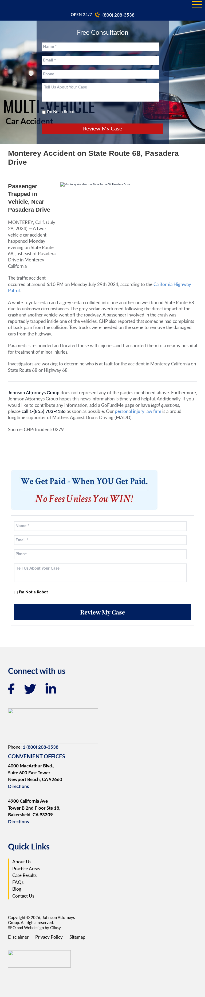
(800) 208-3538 (118, 15)
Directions (18, 786)
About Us (21, 862)
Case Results (24, 875)
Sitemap (77, 937)
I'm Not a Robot (60, 112)
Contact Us (23, 896)
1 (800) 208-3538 (40, 747)
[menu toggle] (197, 4)
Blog (16, 889)
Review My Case (102, 129)
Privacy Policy (49, 937)
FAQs (17, 882)
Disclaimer (18, 937)
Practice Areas (26, 869)
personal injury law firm (138, 411)
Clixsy (55, 928)
